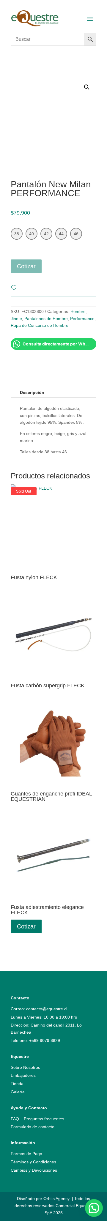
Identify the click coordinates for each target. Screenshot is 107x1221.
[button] (94, 1208)
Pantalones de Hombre (46, 318)
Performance (82, 318)
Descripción (32, 392)
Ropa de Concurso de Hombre (39, 325)
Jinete (16, 318)
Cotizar (26, 266)
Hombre (78, 311)
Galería (18, 1092)
